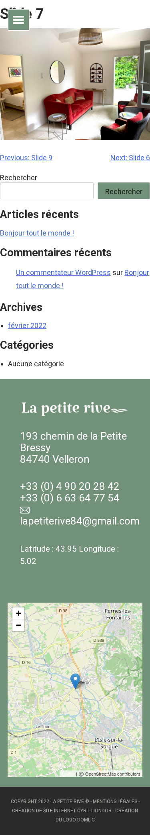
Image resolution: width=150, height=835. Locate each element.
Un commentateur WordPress (63, 272)
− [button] (18, 625)
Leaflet (68, 773)
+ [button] (18, 613)
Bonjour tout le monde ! (37, 233)
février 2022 (27, 325)
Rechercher (18, 177)
